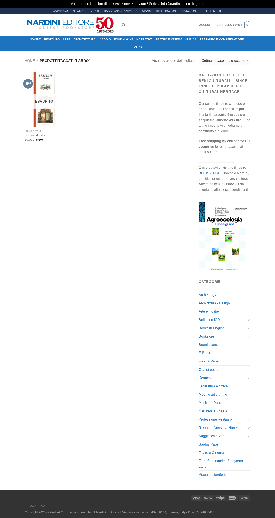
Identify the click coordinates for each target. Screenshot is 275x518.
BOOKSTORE (210, 173)
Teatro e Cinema (169, 39)
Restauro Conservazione (218, 428)
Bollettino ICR (209, 320)
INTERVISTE (213, 10)
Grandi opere (209, 370)
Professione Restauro (215, 419)
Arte (66, 39)
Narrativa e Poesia (213, 411)
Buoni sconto (209, 345)
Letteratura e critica (213, 386)
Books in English (212, 328)
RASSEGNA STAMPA (118, 10)
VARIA (138, 47)
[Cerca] (123, 25)
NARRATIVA (144, 39)
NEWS (77, 10)
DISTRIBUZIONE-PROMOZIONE (177, 10)
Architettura (84, 39)
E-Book (204, 353)
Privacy (31, 505)
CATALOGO (60, 10)
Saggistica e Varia (212, 436)
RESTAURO (52, 39)
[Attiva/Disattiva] (248, 319)
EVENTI (94, 10)
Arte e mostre (209, 311)
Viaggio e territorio (213, 474)
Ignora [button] (199, 4)
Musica (191, 39)
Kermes (205, 378)
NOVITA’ (35, 39)
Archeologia (208, 295)
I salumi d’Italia (35, 135)
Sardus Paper (209, 444)
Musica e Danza (211, 403)
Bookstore (206, 336)
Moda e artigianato (213, 394)
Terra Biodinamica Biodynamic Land (222, 463)
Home (30, 61)
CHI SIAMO (143, 10)
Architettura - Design (214, 303)
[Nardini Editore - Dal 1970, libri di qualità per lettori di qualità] (70, 25)
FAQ (42, 505)
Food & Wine (124, 39)
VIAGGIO (105, 39)
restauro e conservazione (222, 39)
